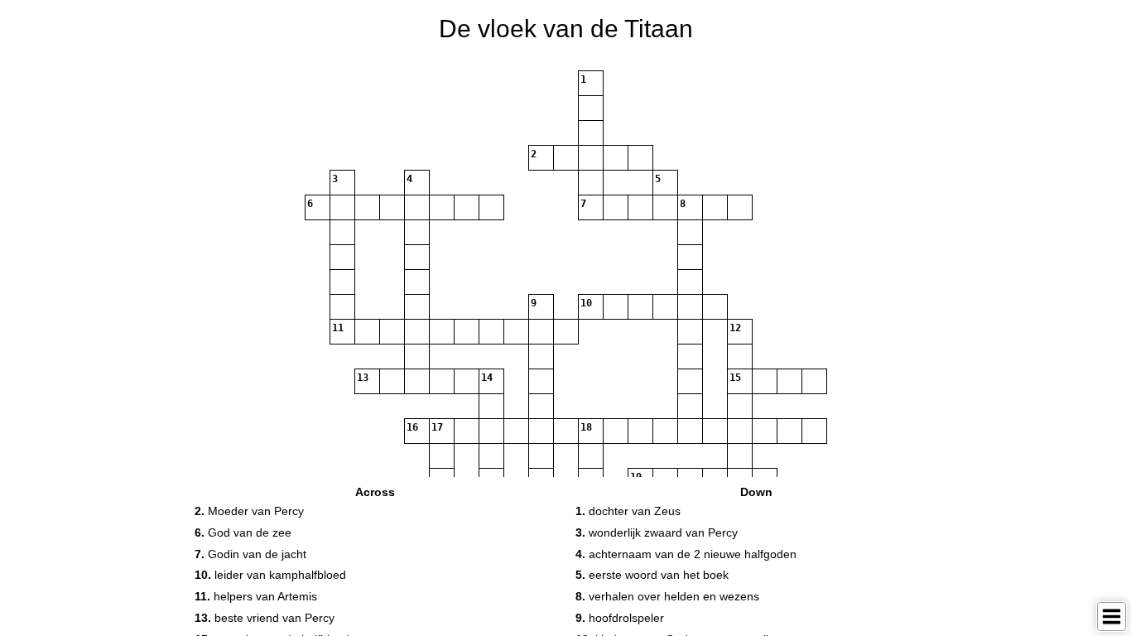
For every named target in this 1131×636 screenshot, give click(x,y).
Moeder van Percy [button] (249, 511)
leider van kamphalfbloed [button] (270, 574)
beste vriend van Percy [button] (264, 617)
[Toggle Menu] (1111, 616)
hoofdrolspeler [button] (619, 617)
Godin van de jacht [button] (250, 554)
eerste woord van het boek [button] (652, 574)
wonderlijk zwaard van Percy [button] (656, 532)
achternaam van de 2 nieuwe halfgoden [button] (686, 554)
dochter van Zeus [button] (628, 511)
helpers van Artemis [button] (256, 596)
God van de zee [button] (243, 532)
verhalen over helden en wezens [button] (667, 596)
